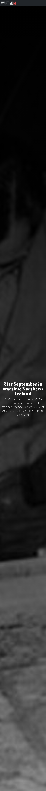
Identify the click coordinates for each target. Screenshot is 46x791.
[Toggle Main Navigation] (42, 3)
